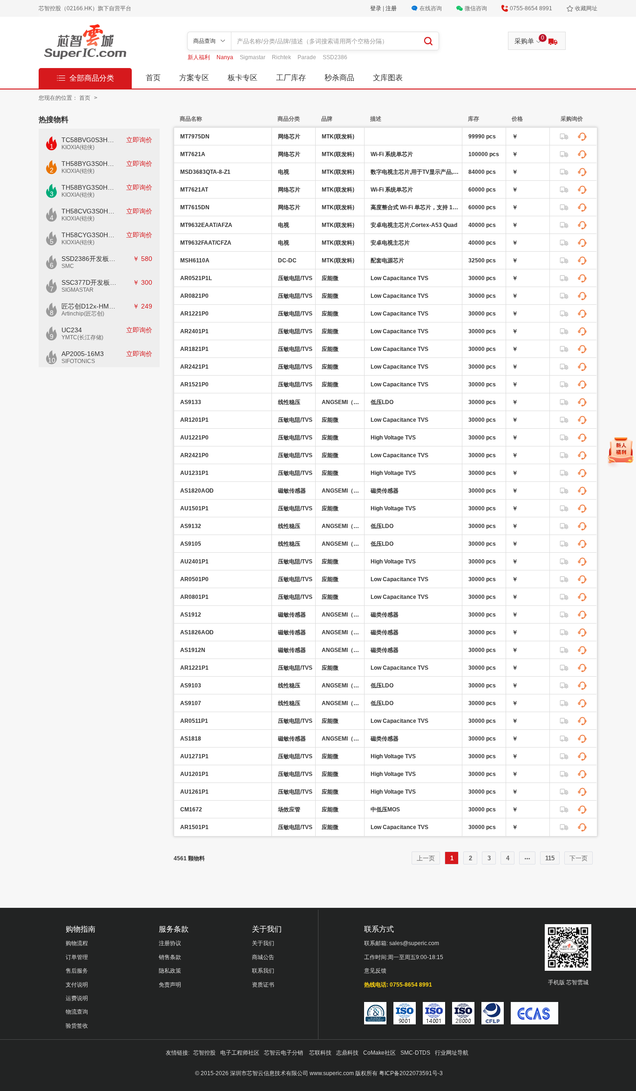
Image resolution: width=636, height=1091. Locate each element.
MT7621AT (194, 189)
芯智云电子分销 (284, 1053)
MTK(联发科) (338, 136)
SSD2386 (335, 57)
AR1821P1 (194, 349)
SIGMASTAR (77, 290)
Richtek (282, 57)
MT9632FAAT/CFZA (205, 243)
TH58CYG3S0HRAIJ (88, 235)
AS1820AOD (197, 490)
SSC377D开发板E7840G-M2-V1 (88, 282)
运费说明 (77, 998)
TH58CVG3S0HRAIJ (88, 211)
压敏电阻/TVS (295, 278)
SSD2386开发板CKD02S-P (88, 258)
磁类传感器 (385, 490)
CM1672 (191, 809)
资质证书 (263, 984)
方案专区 (194, 78)
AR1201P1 (194, 420)
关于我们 (263, 943)
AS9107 (190, 703)
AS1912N (192, 650)
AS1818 (190, 738)
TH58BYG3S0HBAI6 (88, 187)
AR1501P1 (194, 827)
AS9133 (190, 402)
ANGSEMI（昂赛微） (342, 402)
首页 (153, 78)
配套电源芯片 (387, 260)
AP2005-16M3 (82, 353)
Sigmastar (253, 57)
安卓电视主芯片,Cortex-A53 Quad (414, 225)
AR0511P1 (194, 721)
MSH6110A (195, 260)
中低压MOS (385, 809)
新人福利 (199, 57)
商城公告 (263, 957)
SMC (67, 266)
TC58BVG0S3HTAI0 (88, 140)
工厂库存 (291, 78)
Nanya (226, 57)
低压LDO (382, 402)
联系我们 (263, 970)
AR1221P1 (194, 668)
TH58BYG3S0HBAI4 (88, 163)
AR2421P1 (194, 367)
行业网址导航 (451, 1053)
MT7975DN (195, 136)
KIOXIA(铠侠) (78, 147)
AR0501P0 (194, 579)
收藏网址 (586, 8)
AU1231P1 (194, 473)
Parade (308, 57)
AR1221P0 (194, 313)
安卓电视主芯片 (390, 243)
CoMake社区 (379, 1053)
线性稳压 (289, 402)
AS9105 (190, 544)
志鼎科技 (347, 1053)
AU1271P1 (194, 756)
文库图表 (388, 78)
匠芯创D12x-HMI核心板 (88, 306)
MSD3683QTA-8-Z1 (205, 172)
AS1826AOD (197, 632)
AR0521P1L (196, 278)
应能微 (330, 278)
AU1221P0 (194, 437)
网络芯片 (289, 136)
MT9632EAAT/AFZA (206, 225)
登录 (376, 8)
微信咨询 (476, 8)
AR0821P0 (194, 296)
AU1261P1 (194, 792)
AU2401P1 (194, 561)
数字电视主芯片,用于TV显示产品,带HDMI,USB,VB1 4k (415, 172)
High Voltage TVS (393, 437)
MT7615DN (195, 207)
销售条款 (170, 957)
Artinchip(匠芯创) (82, 313)
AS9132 (190, 526)
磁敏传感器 (292, 490)
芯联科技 (320, 1053)
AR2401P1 (194, 331)
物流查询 (77, 1012)
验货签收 (77, 1025)
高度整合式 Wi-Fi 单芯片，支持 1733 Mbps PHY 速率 (415, 207)
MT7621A (192, 154)
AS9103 (190, 685)
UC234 (71, 330)
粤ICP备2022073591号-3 (411, 1073)
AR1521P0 (194, 384)
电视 (283, 172)
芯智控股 (204, 1053)
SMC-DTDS (415, 1053)
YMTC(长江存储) (82, 337)
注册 (391, 8)
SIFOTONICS (78, 361)
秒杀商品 (339, 78)
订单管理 (77, 957)
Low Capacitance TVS (399, 278)
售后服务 (77, 970)
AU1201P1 (194, 774)
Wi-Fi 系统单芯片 (392, 154)
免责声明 (170, 984)
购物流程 (77, 943)
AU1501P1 (194, 508)
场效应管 (289, 809)
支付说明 (77, 984)
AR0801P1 (194, 597)
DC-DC (287, 260)
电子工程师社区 (239, 1053)
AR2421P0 (194, 455)
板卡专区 (242, 78)
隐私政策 (170, 970)
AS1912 (190, 614)
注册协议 (170, 943)
